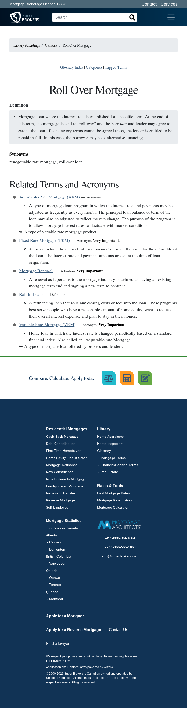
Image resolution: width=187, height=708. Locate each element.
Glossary (104, 451)
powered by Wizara (100, 667)
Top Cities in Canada (62, 528)
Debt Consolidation (60, 444)
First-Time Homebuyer (63, 451)
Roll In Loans (31, 294)
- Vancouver (55, 563)
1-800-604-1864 (122, 538)
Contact (149, 4)
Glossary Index (71, 67)
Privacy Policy (60, 661)
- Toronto (53, 585)
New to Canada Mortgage (66, 479)
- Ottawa (53, 578)
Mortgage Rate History (114, 500)
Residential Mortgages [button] (66, 429)
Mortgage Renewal (36, 270)
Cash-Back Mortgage (62, 436)
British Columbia (58, 556)
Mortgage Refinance (61, 465)
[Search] (132, 17)
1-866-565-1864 (123, 547)
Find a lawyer (57, 643)
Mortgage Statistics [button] (64, 521)
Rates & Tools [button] (110, 486)
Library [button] (103, 429)
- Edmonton (55, 549)
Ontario (51, 571)
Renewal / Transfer (60, 493)
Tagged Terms (116, 67)
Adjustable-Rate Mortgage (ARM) (49, 197)
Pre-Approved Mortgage (64, 486)
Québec (52, 592)
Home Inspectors (110, 444)
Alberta (51, 535)
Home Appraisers (110, 436)
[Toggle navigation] (171, 17)
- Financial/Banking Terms (117, 465)
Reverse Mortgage (60, 500)
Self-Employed (57, 507)
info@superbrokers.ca (119, 556)
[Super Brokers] (15, 17)
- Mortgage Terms (111, 458)
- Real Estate (107, 472)
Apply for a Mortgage (65, 616)
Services (169, 4)
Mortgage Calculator (113, 507)
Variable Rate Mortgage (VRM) (47, 324)
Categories (94, 67)
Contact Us (118, 630)
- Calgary (53, 542)
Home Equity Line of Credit (66, 458)
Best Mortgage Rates (113, 493)
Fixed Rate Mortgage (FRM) (44, 240)
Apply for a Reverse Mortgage (73, 630)
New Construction (59, 472)
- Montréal (54, 599)
